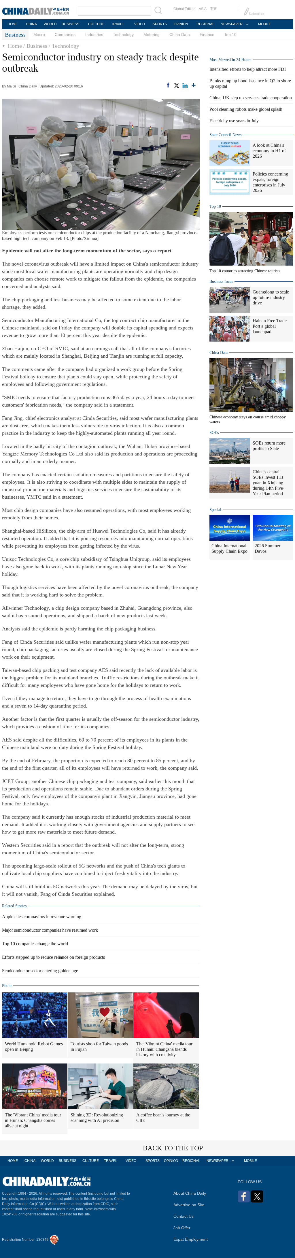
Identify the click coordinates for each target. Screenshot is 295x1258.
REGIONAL (205, 24)
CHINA (31, 24)
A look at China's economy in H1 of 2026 (269, 151)
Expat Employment (190, 1239)
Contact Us (183, 1216)
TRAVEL (117, 24)
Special (215, 510)
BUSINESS (70, 24)
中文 (213, 9)
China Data (179, 34)
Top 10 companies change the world (35, 943)
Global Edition (184, 9)
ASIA (203, 9)
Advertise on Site (188, 1204)
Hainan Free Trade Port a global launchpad (270, 326)
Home (15, 46)
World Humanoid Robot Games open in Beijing (34, 1046)
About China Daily (189, 1193)
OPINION (181, 24)
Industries (94, 34)
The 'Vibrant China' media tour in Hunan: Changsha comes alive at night (33, 1120)
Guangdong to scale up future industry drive (271, 297)
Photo (7, 985)
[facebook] (168, 85)
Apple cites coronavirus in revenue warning (41, 916)
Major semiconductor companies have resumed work (50, 930)
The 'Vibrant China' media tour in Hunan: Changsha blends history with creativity (164, 1049)
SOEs (214, 432)
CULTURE (96, 24)
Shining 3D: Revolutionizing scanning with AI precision (97, 1117)
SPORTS (160, 24)
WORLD (50, 24)
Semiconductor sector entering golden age (40, 970)
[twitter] (176, 85)
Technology (123, 34)
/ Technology (64, 46)
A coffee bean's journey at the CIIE (163, 1117)
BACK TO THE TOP (173, 1148)
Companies (65, 34)
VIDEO (139, 24)
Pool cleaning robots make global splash (245, 109)
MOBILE (264, 24)
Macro (39, 34)
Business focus (221, 281)
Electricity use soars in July (234, 120)
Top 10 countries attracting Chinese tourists (244, 271)
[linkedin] (185, 85)
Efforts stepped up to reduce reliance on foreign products (53, 957)
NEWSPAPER (231, 24)
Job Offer (181, 1227)
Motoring (151, 34)
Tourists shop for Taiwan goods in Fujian (99, 1046)
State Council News (225, 135)
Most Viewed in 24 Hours (230, 60)
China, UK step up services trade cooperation (250, 97)
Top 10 (230, 34)
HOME (12, 24)
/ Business (35, 46)
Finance (207, 34)
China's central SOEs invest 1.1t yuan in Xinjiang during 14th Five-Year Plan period (268, 482)
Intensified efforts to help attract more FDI (247, 69)
